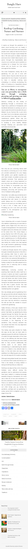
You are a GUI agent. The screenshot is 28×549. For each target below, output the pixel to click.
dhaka (20, 414)
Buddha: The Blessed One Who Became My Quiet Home (14, 522)
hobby (15, 416)
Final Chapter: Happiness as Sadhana (14, 515)
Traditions (4, 492)
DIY (3, 461)
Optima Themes (18, 546)
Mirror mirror (5, 475)
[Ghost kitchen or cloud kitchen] (4, 423)
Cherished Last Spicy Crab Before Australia (14, 536)
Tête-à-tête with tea (7, 489)
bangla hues (6, 414)
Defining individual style (9, 402)
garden (10, 416)
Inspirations (5, 471)
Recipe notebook (6, 482)
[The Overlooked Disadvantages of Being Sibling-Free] (23, 423)
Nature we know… (7, 478)
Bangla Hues (14, 4)
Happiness (5, 468)
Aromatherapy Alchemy (8, 454)
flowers (5, 416)
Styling (3, 485)
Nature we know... (14, 25)
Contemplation (6, 458)
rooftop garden (15, 98)
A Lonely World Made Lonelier (11, 404)
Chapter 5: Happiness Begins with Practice (14, 529)
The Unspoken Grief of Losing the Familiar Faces (14, 509)
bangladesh (13, 414)
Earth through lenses (7, 464)
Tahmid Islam (19, 34)
